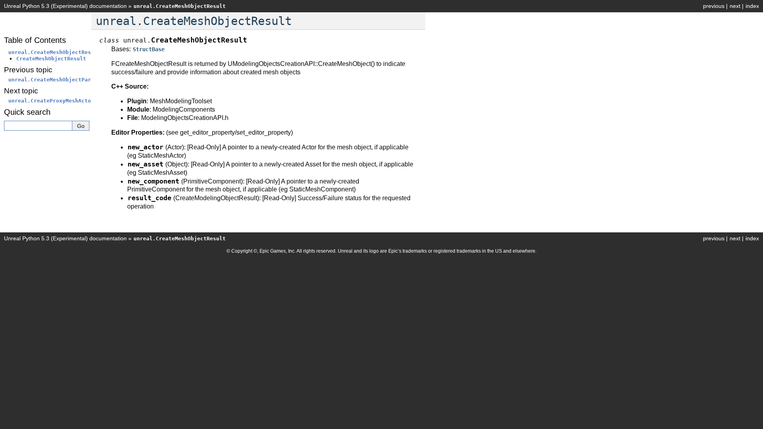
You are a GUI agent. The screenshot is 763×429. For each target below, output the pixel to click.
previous (713, 6)
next (735, 6)
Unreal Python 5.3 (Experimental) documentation (65, 6)
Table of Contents (35, 40)
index (752, 6)
